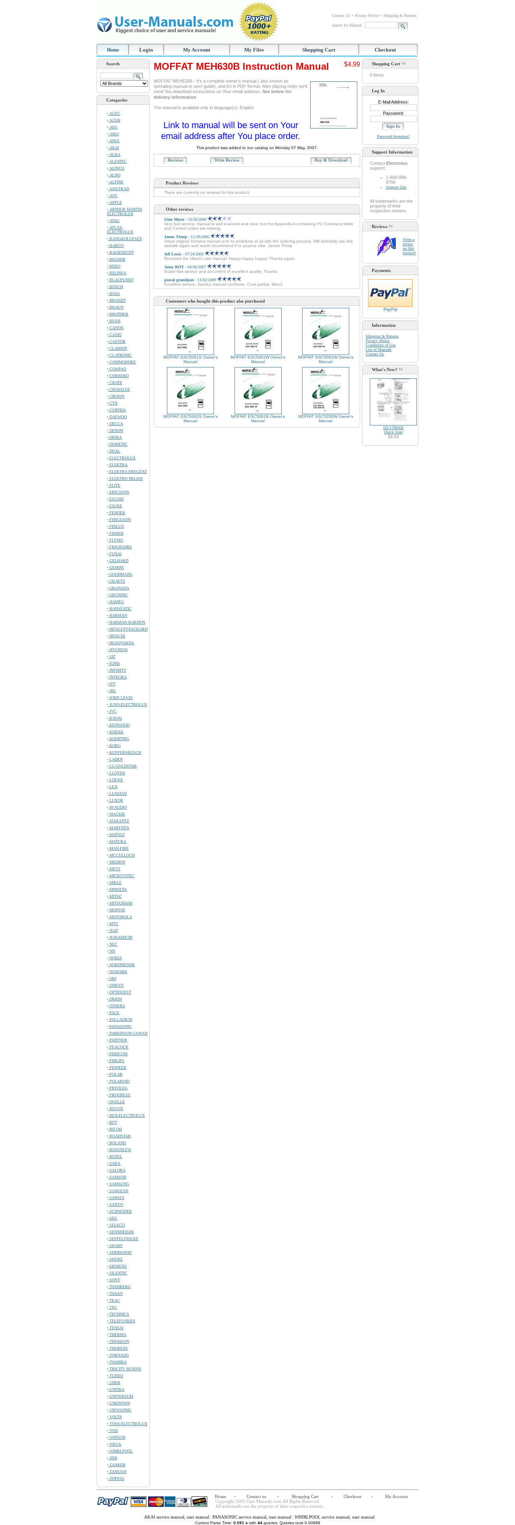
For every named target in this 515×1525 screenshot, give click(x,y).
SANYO (115, 1204)
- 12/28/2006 (187, 236)
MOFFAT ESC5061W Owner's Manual (258, 359)
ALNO (114, 175)
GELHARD (118, 560)
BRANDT (117, 300)
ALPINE (116, 182)
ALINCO (116, 168)
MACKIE (116, 814)
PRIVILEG (118, 1088)
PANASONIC (120, 1026)
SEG (112, 1218)
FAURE (115, 506)
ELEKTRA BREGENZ (127, 471)
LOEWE (115, 780)
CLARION (117, 348)
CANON (116, 328)
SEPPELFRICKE (123, 1239)
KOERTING (118, 739)
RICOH (115, 1129)
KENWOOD (119, 725)
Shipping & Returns (399, 15)
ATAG (113, 220)
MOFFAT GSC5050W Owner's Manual (325, 418)
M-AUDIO (117, 807)
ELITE (114, 485)
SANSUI (116, 1197)
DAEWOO (117, 417)
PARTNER (117, 1040)
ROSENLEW (119, 1149)
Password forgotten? (393, 136)
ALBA (114, 154)
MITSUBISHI (120, 903)
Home (113, 50)
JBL (112, 691)
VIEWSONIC (120, 1410)
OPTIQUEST (119, 992)
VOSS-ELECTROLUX (127, 1423)
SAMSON (117, 1177)
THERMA (117, 1334)
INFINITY (117, 670)
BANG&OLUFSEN (125, 239)
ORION (115, 999)
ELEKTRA (118, 465)
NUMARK (117, 971)
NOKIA (115, 958)
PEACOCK (118, 1047)
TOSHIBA (117, 1362)
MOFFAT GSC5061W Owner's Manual (325, 359)
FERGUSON (119, 519)
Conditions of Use (381, 345)
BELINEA (117, 273)
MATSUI (116, 834)
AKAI (113, 147)
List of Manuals (378, 349)
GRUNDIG (118, 595)
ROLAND (117, 1143)
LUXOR (115, 800)
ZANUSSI (117, 1471)
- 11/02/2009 (190, 280)
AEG (112, 127)
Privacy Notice (367, 15)
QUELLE (116, 1102)
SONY (114, 1280)
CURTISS (117, 410)
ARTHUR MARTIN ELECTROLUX (124, 211)
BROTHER (118, 314)
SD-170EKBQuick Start (393, 429)
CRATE (115, 382)
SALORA (117, 1170)
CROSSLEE (119, 389)
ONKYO (116, 985)
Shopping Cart (318, 50)
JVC (112, 711)
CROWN (116, 396)
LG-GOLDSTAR (122, 766)
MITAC (115, 896)
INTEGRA (117, 677)
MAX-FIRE (118, 848)
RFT (112, 1122)
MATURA (117, 841)
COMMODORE (122, 362)
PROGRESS (119, 1095)
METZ (114, 869)
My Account (196, 50)
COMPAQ (117, 369)
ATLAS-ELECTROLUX (120, 229)
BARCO (116, 245)
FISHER (116, 533)
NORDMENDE (121, 965)
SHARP (115, 1245)
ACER (114, 120)
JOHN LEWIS (120, 697)
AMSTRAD (118, 189)
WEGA (114, 1444)
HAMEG (116, 602)
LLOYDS (116, 773)
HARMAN (117, 615)
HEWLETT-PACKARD (128, 629)
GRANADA (118, 588)
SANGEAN (118, 1191)
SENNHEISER (121, 1232)
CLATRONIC (120, 355)
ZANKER (117, 1465)
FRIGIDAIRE (120, 547)
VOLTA (115, 1417)
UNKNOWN (119, 1403)
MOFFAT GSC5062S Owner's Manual (190, 418)
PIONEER (117, 1067)
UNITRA (116, 1389)
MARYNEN (118, 828)
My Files (254, 50)
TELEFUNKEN (121, 1321)
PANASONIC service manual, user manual (252, 1517)
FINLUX (116, 526)
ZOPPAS (116, 1478)
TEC (112, 1307)
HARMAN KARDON (126, 622)
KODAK (116, 732)
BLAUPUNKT (121, 280)
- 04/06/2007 (185, 267)
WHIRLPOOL (120, 1451)
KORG (114, 745)
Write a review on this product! (409, 246)
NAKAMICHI (120, 937)
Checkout (385, 50)
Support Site (396, 187)
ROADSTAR (119, 1136)
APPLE (115, 202)
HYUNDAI (118, 649)
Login (146, 50)
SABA (114, 1163)
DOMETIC (118, 444)
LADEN (115, 759)
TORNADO (118, 1355)
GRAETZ (116, 581)
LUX (112, 786)
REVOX (115, 1108)
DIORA (115, 437)
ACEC (114, 113)
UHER (114, 1382)
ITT (111, 684)
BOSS (114, 293)
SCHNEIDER (120, 1211)
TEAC (114, 1300)
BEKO (114, 266)
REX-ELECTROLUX (126, 1115)
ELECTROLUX (122, 458)
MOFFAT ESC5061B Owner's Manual (258, 418)
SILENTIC (117, 1273)
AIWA (113, 141)
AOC (113, 195)
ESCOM (116, 499)
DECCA (115, 423)
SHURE (115, 1259)
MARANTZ (118, 821)
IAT (111, 656)
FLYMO (115, 540)
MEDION (116, 862)
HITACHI (116, 636)
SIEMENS (117, 1266)
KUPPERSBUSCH (124, 752)
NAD (113, 930)
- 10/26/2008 (186, 219)
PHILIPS (116, 1060)
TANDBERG (119, 1286)
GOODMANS (120, 574)
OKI (112, 978)
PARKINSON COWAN (128, 1033)
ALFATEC (117, 161)
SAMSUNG (118, 1184)
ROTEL (115, 1156)
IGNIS (114, 663)
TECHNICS (118, 1314)
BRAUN (116, 307)
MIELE (115, 882)
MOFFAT (116, 910)
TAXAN (115, 1293)
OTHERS (116, 1006)
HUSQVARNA (121, 643)
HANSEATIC (120, 608)
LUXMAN (117, 793)
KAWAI (115, 718)
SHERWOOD (120, 1252)
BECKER (117, 259)
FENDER (116, 512)
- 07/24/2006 (184, 254)
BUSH (114, 321)
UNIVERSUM (120, 1396)
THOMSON (118, 1341)
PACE (113, 1012)
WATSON (117, 1437)
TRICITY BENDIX (124, 1369)
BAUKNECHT (121, 252)
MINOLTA (117, 889)
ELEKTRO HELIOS (125, 478)
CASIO (115, 334)
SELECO (116, 1225)
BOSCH (115, 286)
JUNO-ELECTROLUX (127, 704)
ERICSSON (118, 492)
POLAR (115, 1074)
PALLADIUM (120, 1019)
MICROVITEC (121, 876)
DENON (115, 430)
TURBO (115, 1376)
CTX (112, 403)
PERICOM (118, 1054)
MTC (113, 923)
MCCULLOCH (121, 855)
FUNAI (115, 554)
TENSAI (116, 1328)
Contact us (256, 1496)
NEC (112, 944)
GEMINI (116, 567)
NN (111, 951)
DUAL (114, 451)
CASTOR (117, 341)
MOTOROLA (120, 917)
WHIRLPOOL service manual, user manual (335, 1517)
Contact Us (341, 15)
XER (112, 1458)
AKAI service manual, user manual (177, 1517)
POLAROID (119, 1081)
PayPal (390, 309)
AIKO (113, 134)
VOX (113, 1430)
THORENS (118, 1348)
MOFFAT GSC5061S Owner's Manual (190, 359)
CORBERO (118, 375)
